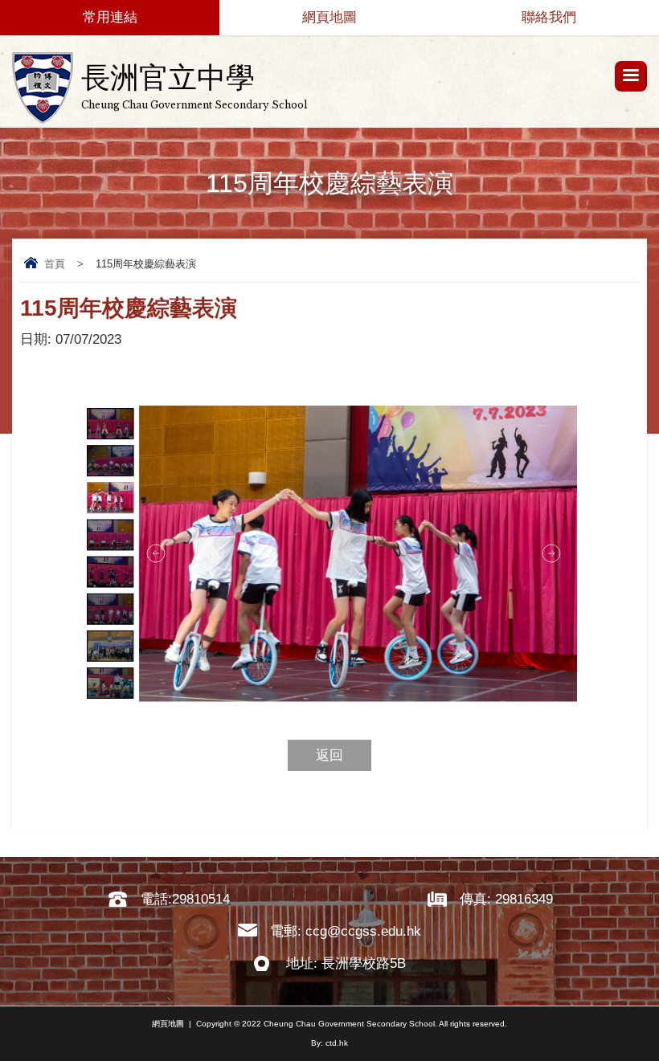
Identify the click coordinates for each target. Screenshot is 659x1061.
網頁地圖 (329, 17)
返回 (329, 755)
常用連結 (110, 17)
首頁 (54, 264)
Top (654, 1025)
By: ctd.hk (329, 1043)
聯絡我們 (549, 17)
